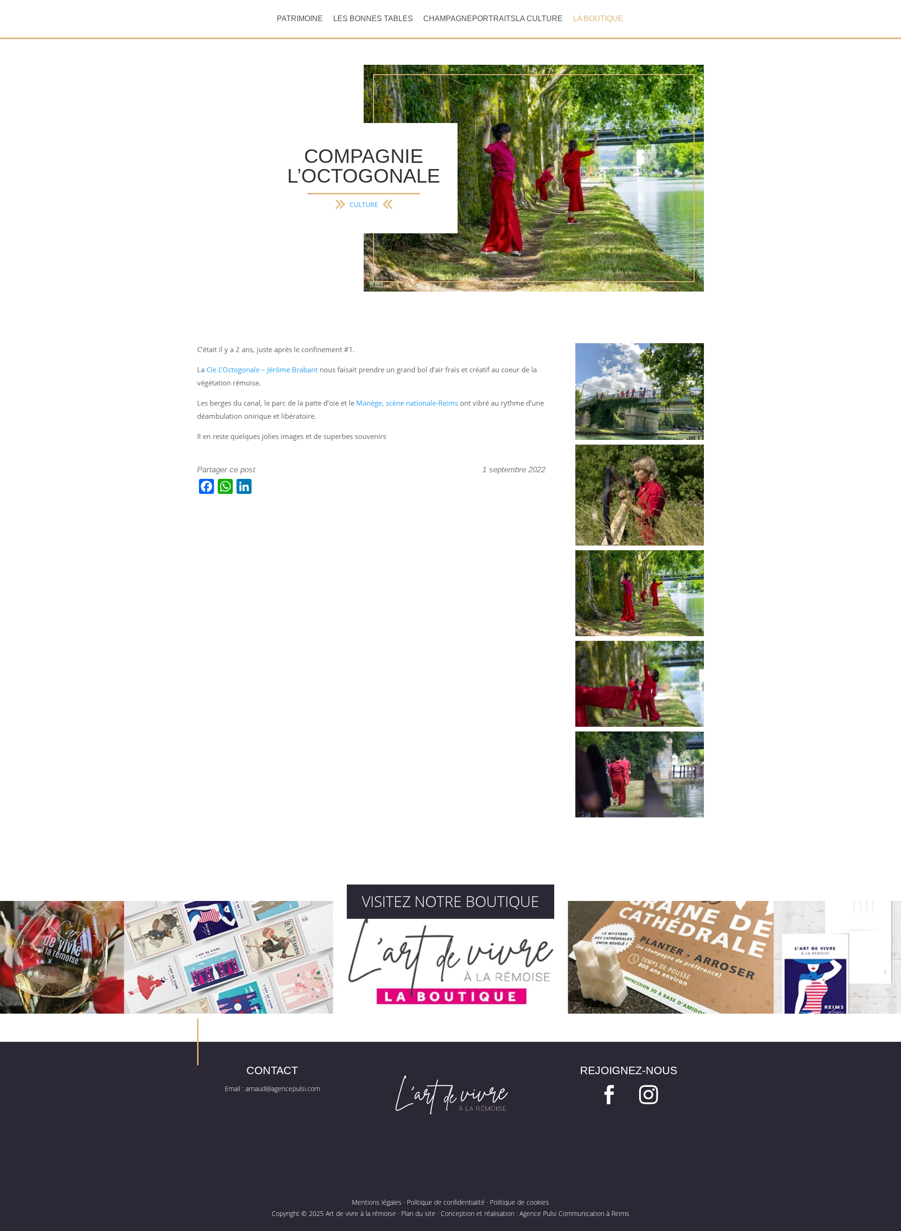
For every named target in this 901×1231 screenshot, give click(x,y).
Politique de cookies (519, 1202)
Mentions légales (377, 1202)
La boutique (598, 19)
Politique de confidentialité (446, 1202)
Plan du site (418, 1213)
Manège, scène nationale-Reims (407, 403)
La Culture (539, 19)
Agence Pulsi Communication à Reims (574, 1213)
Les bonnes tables (373, 19)
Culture (364, 204)
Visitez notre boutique (450, 901)
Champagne (447, 19)
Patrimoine (300, 19)
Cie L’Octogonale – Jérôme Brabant (262, 370)
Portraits (494, 19)
